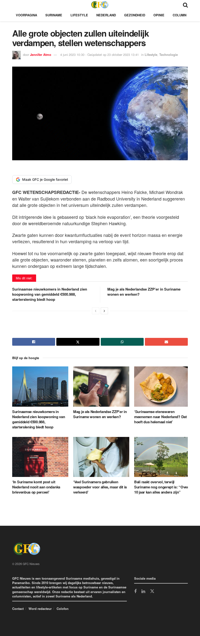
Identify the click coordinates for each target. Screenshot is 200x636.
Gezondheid (134, 15)
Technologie (168, 54)
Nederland (106, 15)
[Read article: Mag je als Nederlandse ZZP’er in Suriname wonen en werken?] (101, 386)
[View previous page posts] (95, 310)
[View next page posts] (104, 310)
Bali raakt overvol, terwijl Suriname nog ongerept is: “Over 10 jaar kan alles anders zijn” (161, 487)
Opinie (158, 15)
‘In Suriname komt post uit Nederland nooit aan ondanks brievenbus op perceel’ (36, 487)
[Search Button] (185, 4)
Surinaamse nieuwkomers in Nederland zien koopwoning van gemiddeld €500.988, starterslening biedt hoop (49, 294)
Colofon (63, 608)
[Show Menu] (14, 4)
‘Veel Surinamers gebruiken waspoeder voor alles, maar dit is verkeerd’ (100, 487)
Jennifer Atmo (40, 54)
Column (179, 15)
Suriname (53, 15)
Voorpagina (26, 15)
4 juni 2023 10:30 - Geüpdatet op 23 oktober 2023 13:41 (99, 54)
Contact (18, 608)
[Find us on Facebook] (135, 591)
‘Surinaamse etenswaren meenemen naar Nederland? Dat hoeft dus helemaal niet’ (160, 416)
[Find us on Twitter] (152, 591)
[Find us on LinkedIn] (143, 591)
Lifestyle (79, 15)
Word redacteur (40, 608)
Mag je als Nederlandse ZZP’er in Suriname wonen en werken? (143, 291)
